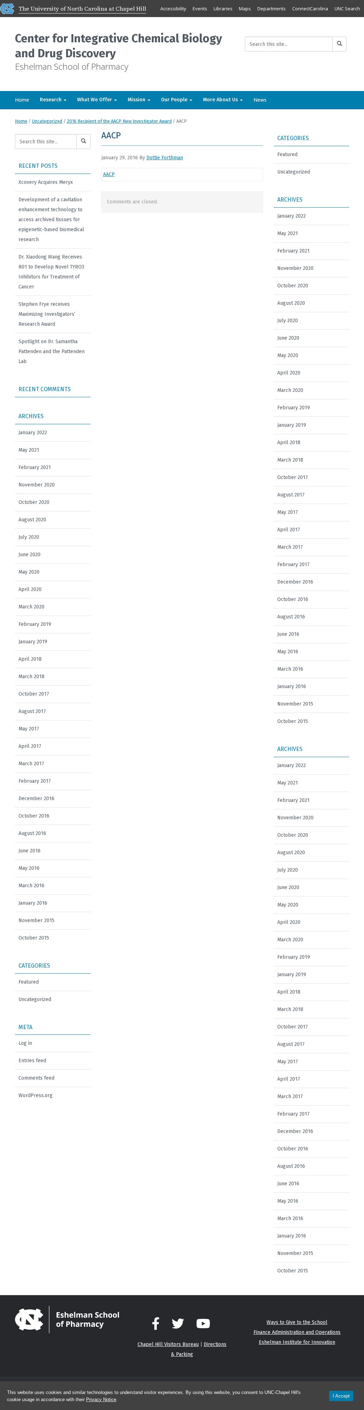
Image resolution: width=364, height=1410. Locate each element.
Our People (175, 100)
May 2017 (28, 729)
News (260, 99)
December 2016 (36, 799)
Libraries (223, 8)
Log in (25, 1043)
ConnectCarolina (310, 8)
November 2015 (36, 920)
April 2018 (30, 659)
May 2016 (28, 868)
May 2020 (28, 572)
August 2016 (32, 833)
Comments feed (36, 1078)
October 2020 (33, 502)
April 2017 (29, 746)
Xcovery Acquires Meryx (45, 182)
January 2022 (32, 433)
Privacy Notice (101, 1399)
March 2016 (31, 886)
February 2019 (34, 624)
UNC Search (347, 8)
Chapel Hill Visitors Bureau (168, 1344)
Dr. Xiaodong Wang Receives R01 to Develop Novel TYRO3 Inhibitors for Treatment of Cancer (51, 272)
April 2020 (30, 589)
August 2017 (32, 711)
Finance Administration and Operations (297, 1332)
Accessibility (173, 8)
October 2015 (33, 938)
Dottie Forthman (164, 158)
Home (22, 99)
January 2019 (32, 642)
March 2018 (31, 677)
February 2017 (34, 781)
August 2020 (32, 520)
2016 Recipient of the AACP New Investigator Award (119, 121)
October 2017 (33, 694)
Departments (271, 8)
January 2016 (32, 903)
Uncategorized (47, 121)
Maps (245, 8)
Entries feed (32, 1061)
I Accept (341, 1396)
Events (200, 8)
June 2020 (29, 555)
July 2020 (28, 537)
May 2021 (28, 450)
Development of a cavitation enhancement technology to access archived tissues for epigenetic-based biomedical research (51, 220)
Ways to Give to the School (297, 1322)
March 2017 (31, 764)
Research (51, 100)
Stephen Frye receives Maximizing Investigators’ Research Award (46, 314)
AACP (109, 174)
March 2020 (31, 607)
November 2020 (36, 485)
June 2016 (29, 851)
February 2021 (34, 467)
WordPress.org (35, 1095)
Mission (137, 100)
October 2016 (33, 816)
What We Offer (95, 100)
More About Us (221, 100)
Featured (28, 982)
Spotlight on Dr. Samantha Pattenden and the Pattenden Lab (51, 352)
